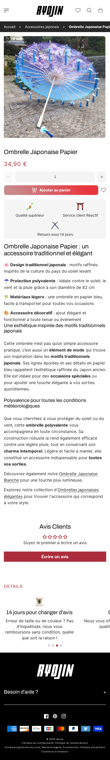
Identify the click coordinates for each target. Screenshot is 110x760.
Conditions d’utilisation (55, 751)
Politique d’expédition (92, 747)
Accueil (9, 27)
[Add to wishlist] (103, 190)
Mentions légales (52, 747)
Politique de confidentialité (38, 743)
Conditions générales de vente (23, 747)
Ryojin (60, 739)
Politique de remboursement (71, 743)
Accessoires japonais (42, 27)
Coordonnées (71, 747)
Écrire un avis (55, 556)
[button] (6, 10)
